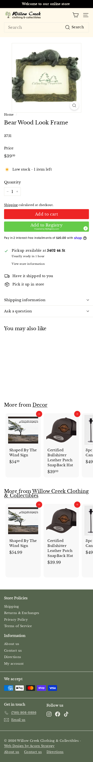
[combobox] (46, 27)
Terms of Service (18, 626)
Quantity (12, 182)
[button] (46, 226)
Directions (12, 657)
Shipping (11, 205)
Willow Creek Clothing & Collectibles (46, 493)
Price (9, 148)
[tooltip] (85, 228)
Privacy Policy (16, 620)
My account (14, 664)
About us (11, 644)
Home (9, 114)
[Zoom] (74, 105)
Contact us (13, 651)
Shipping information (25, 300)
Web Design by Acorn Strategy (29, 746)
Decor (39, 405)
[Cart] (75, 15)
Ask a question (18, 311)
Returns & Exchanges (21, 613)
